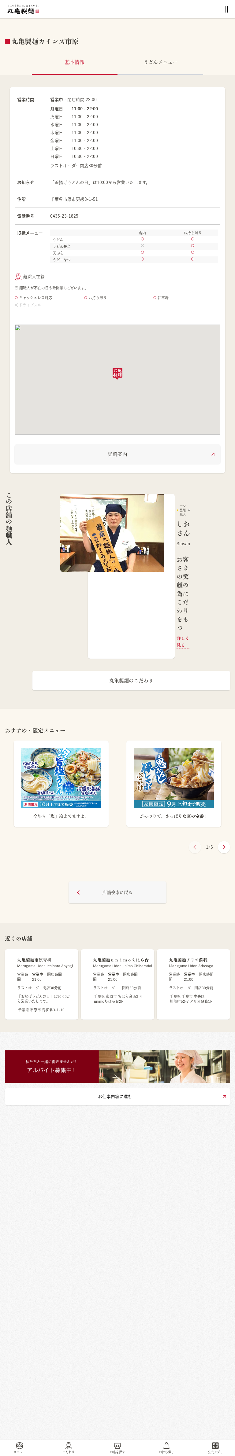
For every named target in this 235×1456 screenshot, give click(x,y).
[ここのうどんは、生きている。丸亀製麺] (23, 9)
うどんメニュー (160, 62)
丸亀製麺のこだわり (131, 680)
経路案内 (117, 454)
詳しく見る (183, 641)
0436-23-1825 (64, 216)
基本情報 (74, 62)
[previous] (195, 847)
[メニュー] (225, 9)
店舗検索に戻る (117, 892)
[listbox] (131, 576)
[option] (131, 576)
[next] (224, 847)
